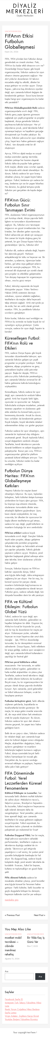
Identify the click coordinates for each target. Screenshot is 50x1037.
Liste (7, 1006)
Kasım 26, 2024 (11, 51)
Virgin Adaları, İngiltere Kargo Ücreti (22, 1016)
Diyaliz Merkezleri (25, 8)
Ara (6, 971)
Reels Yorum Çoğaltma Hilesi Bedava (22, 1009)
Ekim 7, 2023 (32, 946)
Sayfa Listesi (10, 1012)
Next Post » (39, 915)
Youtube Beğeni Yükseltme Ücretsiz (21, 1019)
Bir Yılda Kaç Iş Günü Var (35, 940)
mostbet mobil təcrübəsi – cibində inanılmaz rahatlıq (13, 946)
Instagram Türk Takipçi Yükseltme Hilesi (23, 1002)
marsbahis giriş (11, 899)
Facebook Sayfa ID (14, 999)
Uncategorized (13, 31)
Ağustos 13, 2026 (12, 958)
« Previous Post (12, 915)
